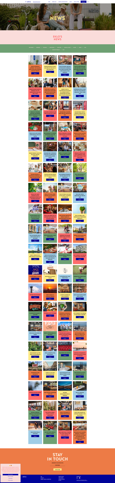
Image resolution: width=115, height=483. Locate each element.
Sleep (49, 1)
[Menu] (25, 1)
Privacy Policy (61, 476)
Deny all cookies (10, 476)
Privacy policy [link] (10, 480)
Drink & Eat (54, 1)
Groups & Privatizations (62, 1)
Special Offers (76, 1)
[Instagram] (77, 478)
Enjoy (71, 1)
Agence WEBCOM (85, 480)
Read (35, 73)
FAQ (41, 476)
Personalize (10, 478)
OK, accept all (10, 474)
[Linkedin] (80, 478)
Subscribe (57, 469)
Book (83, 1)
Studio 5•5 (80, 480)
